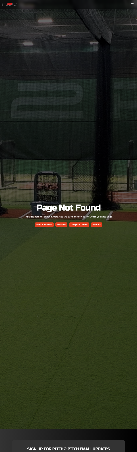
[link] (9, 4)
